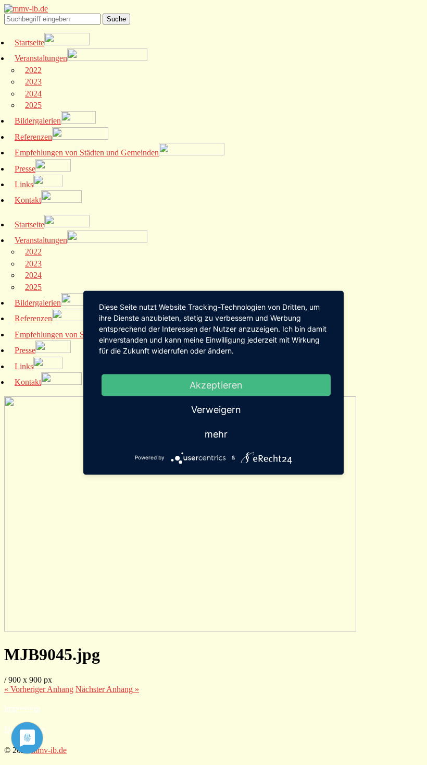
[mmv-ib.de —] (26, 8)
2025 (33, 105)
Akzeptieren (216, 384)
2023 (33, 81)
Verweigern (216, 409)
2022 (33, 70)
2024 (33, 93)
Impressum (22, 708)
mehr (216, 433)
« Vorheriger (38, 689)
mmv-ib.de (49, 750)
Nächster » (107, 689)
